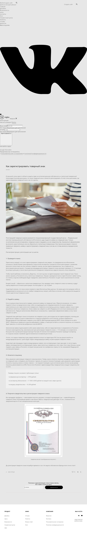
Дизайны (3, 8)
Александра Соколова (13, 178)
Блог (26, 525)
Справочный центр (6, 18)
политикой (28, 154)
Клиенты (3, 20)
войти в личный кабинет (8, 5)
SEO (6, 528)
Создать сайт (68, 4)
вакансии (3, 23)
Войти (2, 3)
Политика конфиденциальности (55, 525)
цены (1, 12)
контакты (3, 14)
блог (1, 16)
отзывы (2, 21)
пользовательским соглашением (12, 154)
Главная (2, 7)
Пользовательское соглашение (54, 522)
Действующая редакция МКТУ (51, 320)
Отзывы (27, 515)
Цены (6, 518)
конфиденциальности (39, 154)
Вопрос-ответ (29, 522)
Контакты (48, 518)
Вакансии (48, 515)
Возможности (4, 10)
